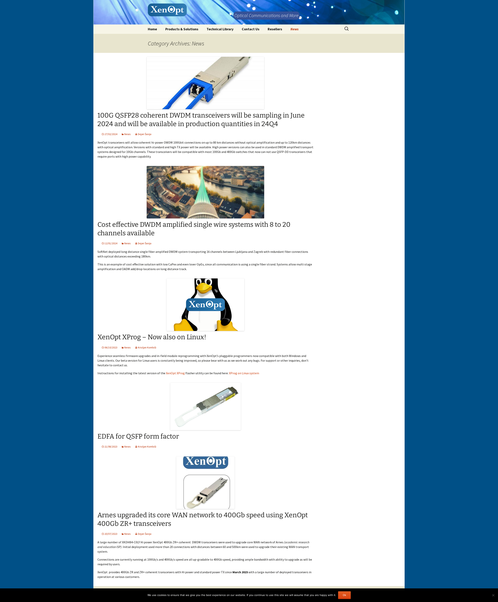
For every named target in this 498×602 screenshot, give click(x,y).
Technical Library (220, 29)
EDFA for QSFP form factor (138, 436)
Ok (344, 595)
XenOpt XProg (175, 373)
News (294, 29)
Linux (245, 373)
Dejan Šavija (144, 134)
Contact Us (250, 29)
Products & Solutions (181, 29)
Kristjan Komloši (147, 347)
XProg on (235, 373)
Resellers (275, 29)
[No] (493, 595)
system (254, 373)
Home (152, 29)
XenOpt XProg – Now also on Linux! (151, 337)
